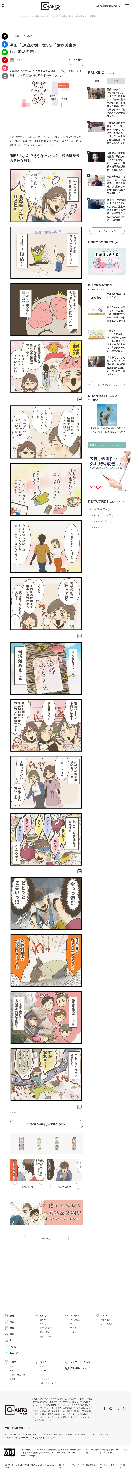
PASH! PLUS (37, 1434)
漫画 (12, 1334)
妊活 (11, 1366)
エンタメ (74, 1315)
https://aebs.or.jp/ (28, 1456)
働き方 (43, 1320)
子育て (13, 1362)
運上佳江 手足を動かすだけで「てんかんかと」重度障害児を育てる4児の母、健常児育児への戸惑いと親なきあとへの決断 (116, 210)
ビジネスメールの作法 (99, 521)
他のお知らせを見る (107, 384)
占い (12, 1340)
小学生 (12, 1379)
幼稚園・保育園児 (17, 1375)
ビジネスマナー (46, 1328)
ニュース (14, 1353)
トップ (5, 16)
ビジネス (44, 1315)
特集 (12, 1321)
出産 (11, 1370)
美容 (42, 1375)
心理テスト (94, 527)
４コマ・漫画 (75, 59)
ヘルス (104, 1315)
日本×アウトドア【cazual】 (77, 1434)
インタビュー (95, 515)
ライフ (43, 1362)
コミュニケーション (48, 1383)
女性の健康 (105, 1320)
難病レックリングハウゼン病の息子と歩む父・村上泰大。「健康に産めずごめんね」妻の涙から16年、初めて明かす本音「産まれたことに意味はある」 (116, 102)
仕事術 (43, 1324)
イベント (74, 1332)
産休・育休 (45, 1332)
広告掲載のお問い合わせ (108, 6)
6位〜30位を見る (107, 231)
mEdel (28, 1434)
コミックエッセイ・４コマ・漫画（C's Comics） (31, 16)
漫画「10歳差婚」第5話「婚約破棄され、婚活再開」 (75, 16)
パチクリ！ (9, 1438)
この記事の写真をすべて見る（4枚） (46, 1124)
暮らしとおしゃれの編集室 (54, 1434)
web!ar (21, 1434)
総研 (12, 1315)
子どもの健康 (106, 1324)
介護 (109, 515)
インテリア (45, 1379)
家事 (42, 1366)
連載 (12, 1328)
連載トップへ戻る (23, 36)
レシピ (13, 1346)
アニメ (73, 1328)
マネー (43, 1370)
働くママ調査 (45, 1336)
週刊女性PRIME (11, 1434)
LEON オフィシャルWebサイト (102, 1434)
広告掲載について (79, 1368)
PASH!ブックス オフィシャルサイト (44, 1438)
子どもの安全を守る (98, 509)
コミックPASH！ (21, 1438)
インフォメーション (80, 1362)
